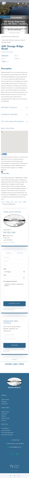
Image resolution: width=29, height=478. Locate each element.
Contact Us (5, 242)
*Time (4, 275)
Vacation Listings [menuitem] (5, 418)
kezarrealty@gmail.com (15, 447)
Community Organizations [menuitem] (7, 432)
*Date (4, 269)
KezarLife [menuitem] (3, 416)
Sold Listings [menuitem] (4, 403)
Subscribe (14, 345)
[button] (2, 24)
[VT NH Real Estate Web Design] (14, 467)
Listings (8, 202)
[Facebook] (12, 454)
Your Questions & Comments (10, 281)
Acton (19, 202)
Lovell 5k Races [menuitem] (5, 428)
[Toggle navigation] (26, 3)
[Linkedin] (17, 454)
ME (12, 202)
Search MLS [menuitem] (4, 413)
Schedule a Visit (20, 253)
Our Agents (11, 242)
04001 (24, 202)
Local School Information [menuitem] (7, 434)
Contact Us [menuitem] (4, 420)
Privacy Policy (5, 173)
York (16, 202)
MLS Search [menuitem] (4, 401)
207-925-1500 (23, 3)
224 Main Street (15, 443)
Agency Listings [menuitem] (5, 399)
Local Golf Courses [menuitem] (5, 430)
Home (2, 202)
